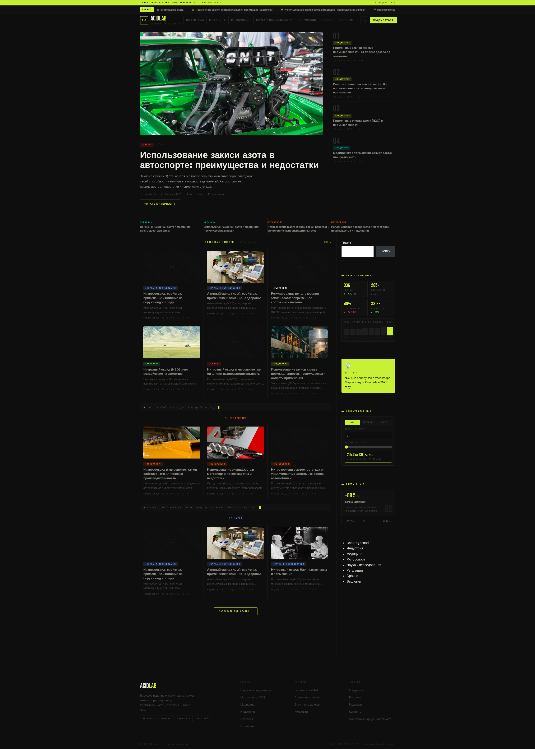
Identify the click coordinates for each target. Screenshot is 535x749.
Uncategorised (357, 543)
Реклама (355, 697)
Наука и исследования (275, 20)
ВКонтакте (183, 718)
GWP (352, 422)
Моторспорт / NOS (252, 697)
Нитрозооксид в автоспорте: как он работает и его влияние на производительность (375, 9)
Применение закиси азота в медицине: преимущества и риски (180, 9)
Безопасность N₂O (307, 690)
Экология (346, 20)
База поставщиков (307, 704)
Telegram (148, 718)
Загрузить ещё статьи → (235, 611)
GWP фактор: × (356, 442)
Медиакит (301, 711)
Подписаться (383, 20)
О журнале (356, 690)
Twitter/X (203, 718)
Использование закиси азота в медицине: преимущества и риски (271, 9)
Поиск (346, 243)
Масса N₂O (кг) (355, 429)
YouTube (166, 718)
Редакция (355, 704)
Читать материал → (160, 204)
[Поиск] (364, 20)
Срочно (327, 20)
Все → (327, 242)
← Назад (349, 521)
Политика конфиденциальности (370, 719)
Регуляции (307, 20)
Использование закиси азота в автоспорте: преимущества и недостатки (229, 160)
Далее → (388, 521)
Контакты (355, 711)
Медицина (217, 20)
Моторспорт (241, 20)
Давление (368, 422)
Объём (383, 422)
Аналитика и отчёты (308, 697)
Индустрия (195, 20)
